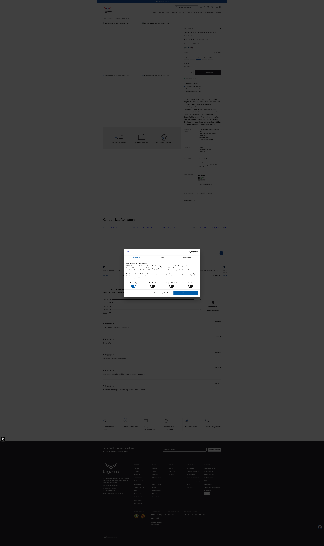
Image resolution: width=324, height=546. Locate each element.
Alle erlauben (186, 293)
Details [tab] (162, 257)
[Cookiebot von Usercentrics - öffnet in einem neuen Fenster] (190, 252)
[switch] (152, 286)
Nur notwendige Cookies (161, 293)
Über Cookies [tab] (187, 257)
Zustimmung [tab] (136, 257)
